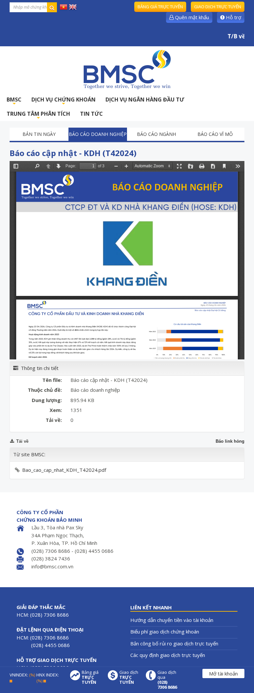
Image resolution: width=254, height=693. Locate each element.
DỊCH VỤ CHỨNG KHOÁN (63, 101)
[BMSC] (127, 69)
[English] (73, 6)
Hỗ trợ (233, 17)
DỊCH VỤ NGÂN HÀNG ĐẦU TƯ (145, 99)
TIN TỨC (91, 113)
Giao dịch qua (167, 680)
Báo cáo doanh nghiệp (98, 134)
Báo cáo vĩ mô (215, 134)
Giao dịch (128, 677)
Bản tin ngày (39, 134)
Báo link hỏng (230, 441)
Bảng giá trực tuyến (160, 7)
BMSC (14, 101)
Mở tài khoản (223, 673)
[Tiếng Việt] (63, 6)
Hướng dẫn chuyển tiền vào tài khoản (171, 620)
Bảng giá (90, 677)
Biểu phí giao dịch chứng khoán (164, 631)
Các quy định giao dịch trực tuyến (167, 655)
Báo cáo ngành (156, 134)
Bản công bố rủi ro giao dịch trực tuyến (174, 643)
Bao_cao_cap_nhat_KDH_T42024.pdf (64, 470)
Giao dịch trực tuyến (217, 7)
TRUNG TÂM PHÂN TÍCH (38, 115)
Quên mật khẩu (191, 17)
